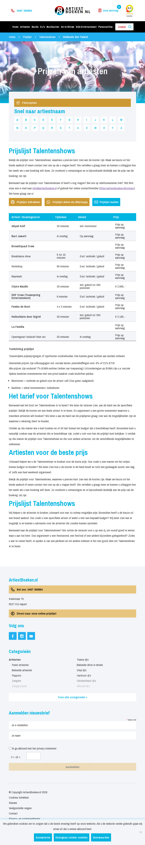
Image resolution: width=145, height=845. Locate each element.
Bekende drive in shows (90, 665)
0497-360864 (24, 10)
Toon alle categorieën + (72, 697)
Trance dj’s (83, 659)
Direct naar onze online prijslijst (36, 613)
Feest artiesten (20, 665)
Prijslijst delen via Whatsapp (70, 202)
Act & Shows (67, 26)
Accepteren (43, 837)
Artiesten (25, 26)
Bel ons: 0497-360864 (30, 589)
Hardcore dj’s (84, 675)
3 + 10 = (16, 757)
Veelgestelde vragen (20, 808)
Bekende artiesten (22, 670)
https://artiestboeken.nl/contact (117, 188)
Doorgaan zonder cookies (72, 837)
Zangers (16, 681)
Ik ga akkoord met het (33, 748)
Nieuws (13, 803)
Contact (13, 813)
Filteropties (29, 103)
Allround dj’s (83, 686)
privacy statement (46, 748)
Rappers (16, 675)
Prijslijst (27, 37)
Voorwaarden (101, 837)
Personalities (105, 26)
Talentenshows (47, 37)
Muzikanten (53, 26)
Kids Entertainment (86, 26)
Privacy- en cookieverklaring (24, 819)
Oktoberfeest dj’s (86, 681)
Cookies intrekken (19, 797)
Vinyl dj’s (81, 670)
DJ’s (42, 26)
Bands (35, 26)
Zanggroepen (19, 686)
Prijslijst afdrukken (28, 202)
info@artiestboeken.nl (44, 188)
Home (15, 26)
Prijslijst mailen (109, 202)
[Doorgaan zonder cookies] (140, 832)
